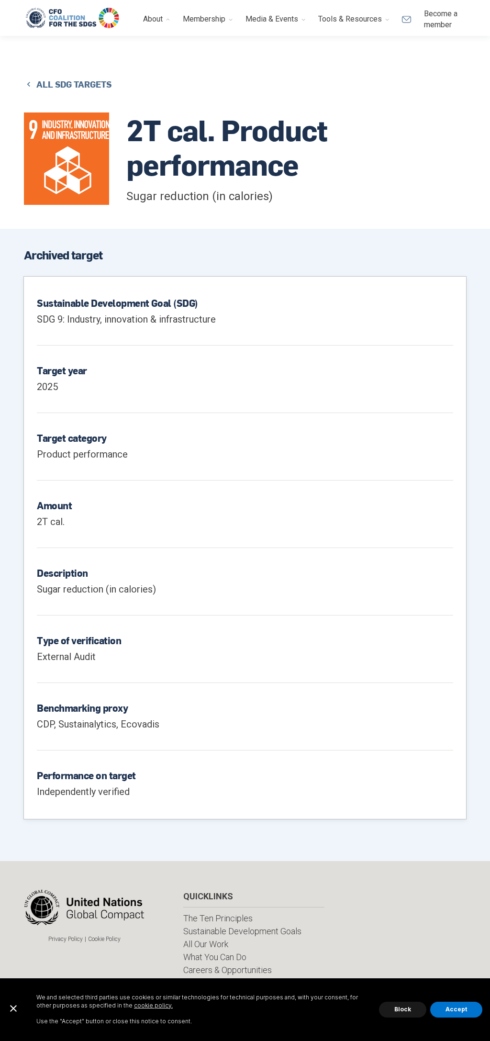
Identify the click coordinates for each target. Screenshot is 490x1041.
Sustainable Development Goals (242, 931)
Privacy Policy (65, 939)
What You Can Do (214, 957)
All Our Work (205, 944)
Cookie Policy (104, 939)
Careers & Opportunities (227, 970)
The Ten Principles (218, 918)
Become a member (440, 19)
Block (402, 1009)
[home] (73, 18)
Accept (456, 1009)
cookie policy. (153, 1005)
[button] (157, 18)
